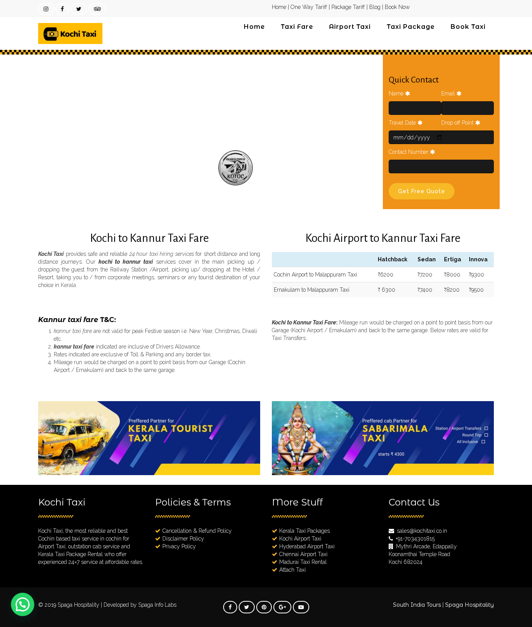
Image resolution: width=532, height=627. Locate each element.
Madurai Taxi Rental (303, 562)
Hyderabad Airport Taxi (307, 546)
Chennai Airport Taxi (303, 554)
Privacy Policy (179, 546)
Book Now (397, 7)
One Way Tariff (309, 7)
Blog (375, 7)
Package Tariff (348, 7)
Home (279, 7)
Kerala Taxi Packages (304, 531)
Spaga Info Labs (157, 605)
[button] (22, 604)
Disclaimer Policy (183, 538)
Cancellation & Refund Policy (197, 531)
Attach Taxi (292, 570)
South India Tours (417, 604)
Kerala (68, 285)
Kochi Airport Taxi (300, 538)
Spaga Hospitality (79, 605)
